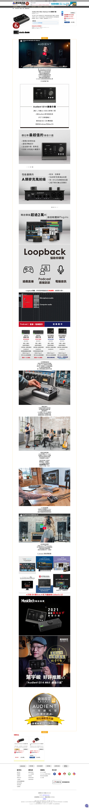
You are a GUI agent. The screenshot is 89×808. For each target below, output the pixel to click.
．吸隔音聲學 (15, 6)
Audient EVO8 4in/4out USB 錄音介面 (21, 743)
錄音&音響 (40, 6)
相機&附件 (22, 6)
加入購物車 (67, 22)
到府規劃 (25, 0)
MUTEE (33, 4)
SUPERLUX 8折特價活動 (37, 22)
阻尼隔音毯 (47, 4)
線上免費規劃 (19, 0)
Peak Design (46, 6)
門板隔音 (43, 4)
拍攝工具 (27, 6)
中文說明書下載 (44, 81)
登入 (50, 0)
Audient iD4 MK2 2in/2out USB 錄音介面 (37, 744)
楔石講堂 (14, 0)
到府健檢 (29, 0)
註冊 (46, 0)
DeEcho (36, 4)
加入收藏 (72, 22)
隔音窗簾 (40, 4)
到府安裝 (34, 0)
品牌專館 (52, 6)
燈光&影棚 (33, 6)
